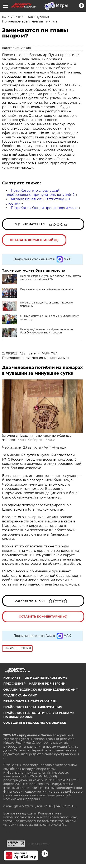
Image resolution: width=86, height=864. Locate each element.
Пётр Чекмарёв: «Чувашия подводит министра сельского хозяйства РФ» (50, 277)
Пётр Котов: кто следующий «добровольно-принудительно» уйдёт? (40, 193)
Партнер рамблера (39, 843)
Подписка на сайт (20, 695)
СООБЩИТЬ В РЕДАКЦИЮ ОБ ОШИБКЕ (34, 723)
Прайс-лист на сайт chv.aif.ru (30, 701)
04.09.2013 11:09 (13, 17)
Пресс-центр (14, 683)
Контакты (12, 678)
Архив (26, 48)
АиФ (51, 440)
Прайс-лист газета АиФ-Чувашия (32, 707)
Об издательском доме (46, 678)
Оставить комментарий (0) (34, 240)
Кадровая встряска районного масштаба (46, 289)
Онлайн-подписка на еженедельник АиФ (40, 689)
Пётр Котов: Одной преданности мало (44, 208)
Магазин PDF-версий (47, 683)
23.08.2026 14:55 (13, 353)
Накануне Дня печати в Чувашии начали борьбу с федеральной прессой (46, 331)
